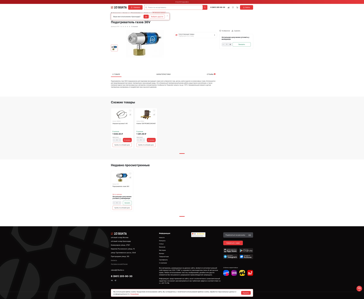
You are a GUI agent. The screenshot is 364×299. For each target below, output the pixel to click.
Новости (161, 237)
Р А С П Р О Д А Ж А (182, 2)
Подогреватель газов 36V (121, 186)
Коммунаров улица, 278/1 (120, 245)
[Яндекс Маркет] (242, 273)
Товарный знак (164, 256)
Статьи (161, 244)
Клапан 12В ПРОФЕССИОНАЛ (146, 123)
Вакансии (162, 247)
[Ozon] (226, 273)
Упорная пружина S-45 (120, 123)
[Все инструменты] (250, 273)
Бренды (161, 253)
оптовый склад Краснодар (121, 241)
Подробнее (134, 294)
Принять (246, 293)
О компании (163, 263)
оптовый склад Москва (119, 237)
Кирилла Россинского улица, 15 (123, 249)
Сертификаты (163, 260)
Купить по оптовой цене (122, 145)
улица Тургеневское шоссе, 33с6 (123, 253)
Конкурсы (162, 240)
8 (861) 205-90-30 (217, 7)
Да (146, 17)
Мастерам (162, 250)
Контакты (114, 260)
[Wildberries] (234, 273)
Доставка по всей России (119, 264)
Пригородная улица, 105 (120, 256)
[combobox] (173, 7)
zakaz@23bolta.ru (117, 270)
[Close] (167, 16)
